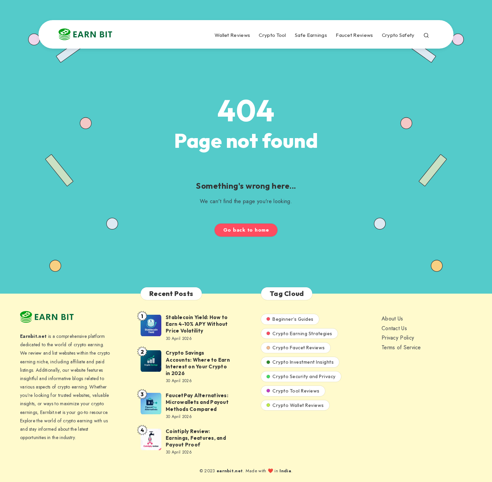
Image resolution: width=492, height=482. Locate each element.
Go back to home (246, 230)
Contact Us (394, 328)
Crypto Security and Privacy (304, 376)
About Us (392, 318)
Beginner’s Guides (293, 319)
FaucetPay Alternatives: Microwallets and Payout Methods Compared (197, 402)
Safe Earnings (311, 35)
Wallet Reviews (232, 35)
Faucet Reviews (354, 35)
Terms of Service (401, 347)
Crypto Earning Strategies (302, 333)
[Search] (426, 34)
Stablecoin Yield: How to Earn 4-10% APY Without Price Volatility (197, 324)
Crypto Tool (272, 35)
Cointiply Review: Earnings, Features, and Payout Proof (196, 438)
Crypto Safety (398, 35)
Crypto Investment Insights (303, 362)
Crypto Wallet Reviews (298, 405)
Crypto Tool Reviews (296, 391)
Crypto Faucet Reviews (298, 348)
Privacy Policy (398, 338)
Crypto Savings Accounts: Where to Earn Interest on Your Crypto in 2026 (198, 363)
